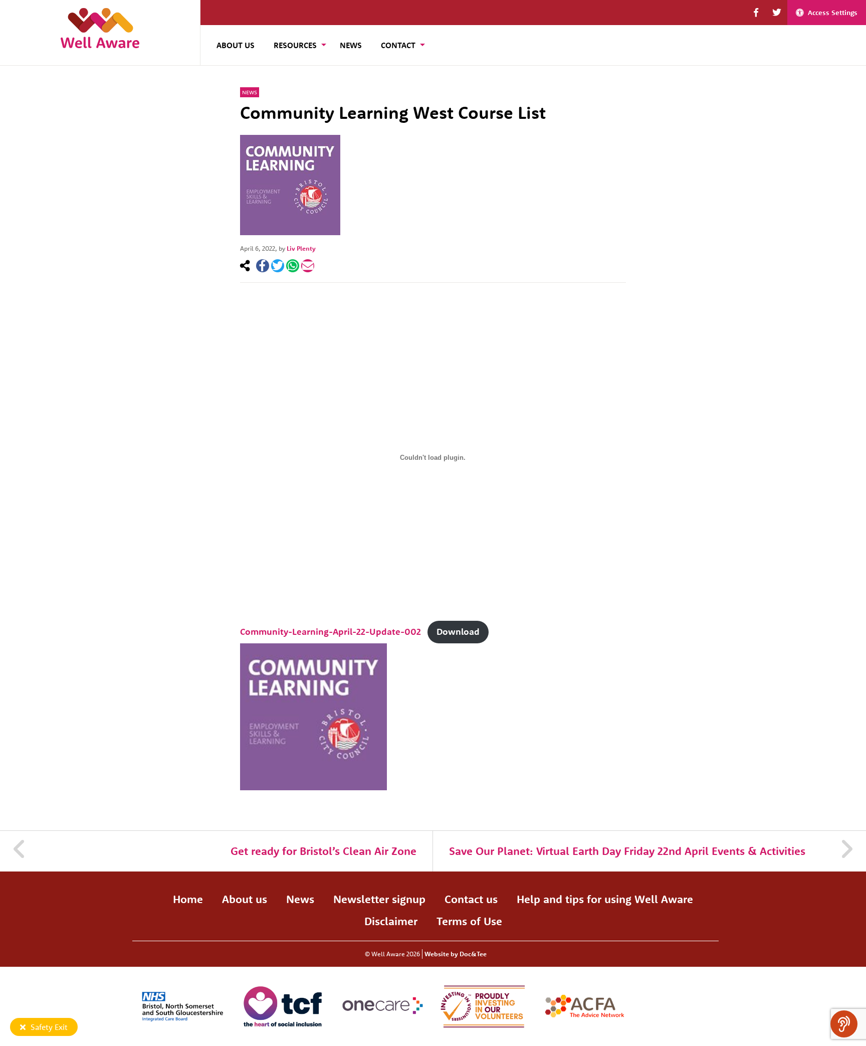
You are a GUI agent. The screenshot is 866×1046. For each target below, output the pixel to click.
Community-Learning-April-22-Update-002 (330, 631)
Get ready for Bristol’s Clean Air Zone (323, 851)
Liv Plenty (301, 248)
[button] (756, 12)
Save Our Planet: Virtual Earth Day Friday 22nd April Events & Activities (627, 851)
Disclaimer (390, 921)
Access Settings (832, 12)
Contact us (471, 899)
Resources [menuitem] (295, 45)
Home (188, 899)
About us (244, 899)
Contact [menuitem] (398, 45)
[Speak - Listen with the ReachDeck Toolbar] (843, 1023)
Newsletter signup (379, 899)
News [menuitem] (351, 45)
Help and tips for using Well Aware (605, 899)
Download (458, 631)
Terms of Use (469, 921)
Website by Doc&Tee (455, 954)
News (249, 92)
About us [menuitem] (235, 45)
